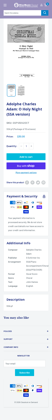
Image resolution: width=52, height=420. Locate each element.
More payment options (26, 172)
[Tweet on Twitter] (38, 182)
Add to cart (25, 156)
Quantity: (11, 146)
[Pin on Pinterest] (32, 182)
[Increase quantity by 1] (31, 146)
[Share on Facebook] (27, 182)
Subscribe (24, 372)
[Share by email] (43, 182)
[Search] (44, 13)
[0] (45, 5)
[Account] (41, 5)
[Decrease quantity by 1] (21, 146)
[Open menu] (5, 5)
